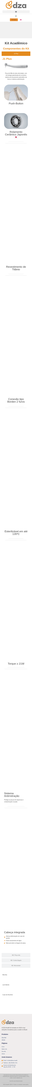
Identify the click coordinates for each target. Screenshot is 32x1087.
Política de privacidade (16, 1081)
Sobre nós (4, 1049)
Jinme (3, 1040)
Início (3, 1046)
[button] (16, 11)
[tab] (16, 53)
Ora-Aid (4, 1037)
